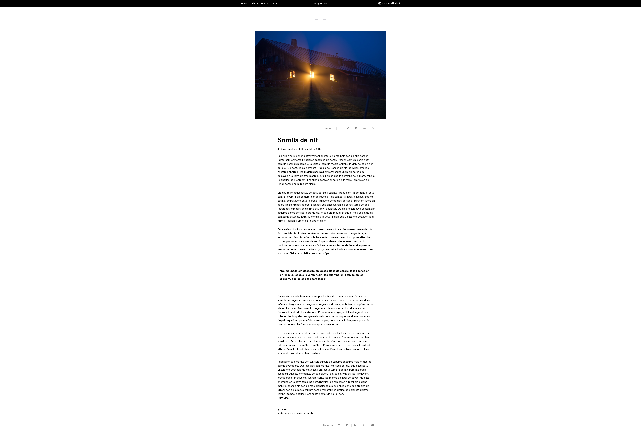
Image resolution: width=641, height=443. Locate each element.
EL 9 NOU (245, 3)
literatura (290, 413)
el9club (255, 3)
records (308, 413)
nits (299, 413)
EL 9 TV (264, 3)
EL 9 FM (273, 3)
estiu (281, 413)
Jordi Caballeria (289, 149)
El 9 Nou (283, 409)
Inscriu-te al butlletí (391, 3)
